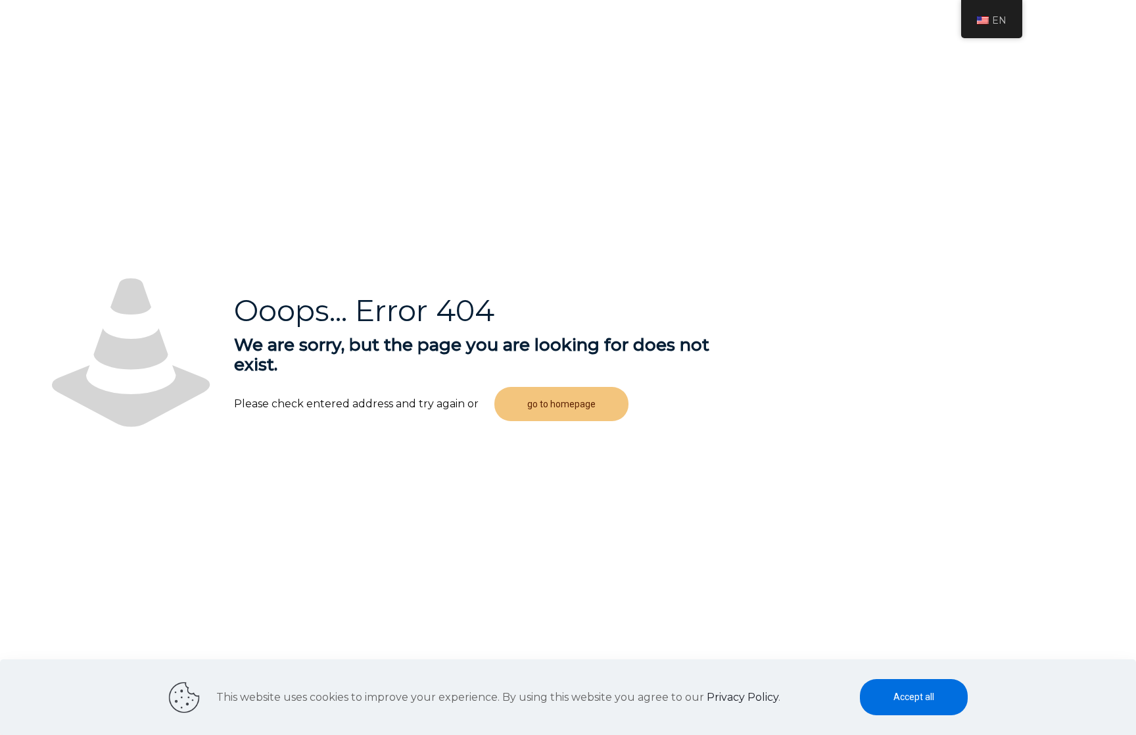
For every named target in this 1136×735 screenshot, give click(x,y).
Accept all (913, 697)
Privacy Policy (742, 697)
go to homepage (561, 404)
